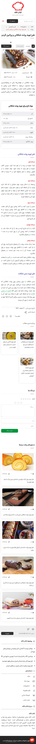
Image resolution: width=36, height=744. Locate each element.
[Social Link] (28, 629)
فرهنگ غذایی (26, 695)
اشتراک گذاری (31, 312)
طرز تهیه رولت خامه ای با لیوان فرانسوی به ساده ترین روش (18, 548)
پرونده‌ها (27, 681)
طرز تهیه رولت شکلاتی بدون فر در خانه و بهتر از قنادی (18, 515)
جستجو (13, 21)
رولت (31, 29)
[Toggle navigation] (3, 21)
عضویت (7, 633)
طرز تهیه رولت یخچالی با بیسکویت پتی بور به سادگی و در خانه (18, 584)
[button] (32, 740)
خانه (32, 27)
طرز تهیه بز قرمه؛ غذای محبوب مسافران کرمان (19, 666)
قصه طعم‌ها (26, 690)
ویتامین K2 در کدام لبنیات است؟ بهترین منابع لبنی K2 (17, 656)
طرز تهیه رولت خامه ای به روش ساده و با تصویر (20, 618)
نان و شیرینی (12, 27)
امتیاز (33, 399)
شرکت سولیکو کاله (11, 740)
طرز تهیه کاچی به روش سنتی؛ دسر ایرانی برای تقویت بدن (9, 344)
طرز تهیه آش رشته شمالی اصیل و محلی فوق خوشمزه (17, 661)
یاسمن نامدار (20, 46)
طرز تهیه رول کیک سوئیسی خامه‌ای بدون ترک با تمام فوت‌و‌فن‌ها (19, 480)
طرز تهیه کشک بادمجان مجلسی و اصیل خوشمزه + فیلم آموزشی (27, 372)
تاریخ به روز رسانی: (30, 308)
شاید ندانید (26, 700)
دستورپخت (23, 27)
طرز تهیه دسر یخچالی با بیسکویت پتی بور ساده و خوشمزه (27, 344)
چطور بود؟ (17, 316)
